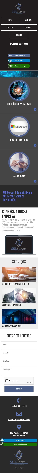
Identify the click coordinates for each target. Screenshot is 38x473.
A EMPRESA (28, 20)
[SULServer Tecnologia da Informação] (19, 13)
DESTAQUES (28, 27)
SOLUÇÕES (10, 27)
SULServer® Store (20, 55)
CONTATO (19, 35)
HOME (10, 20)
